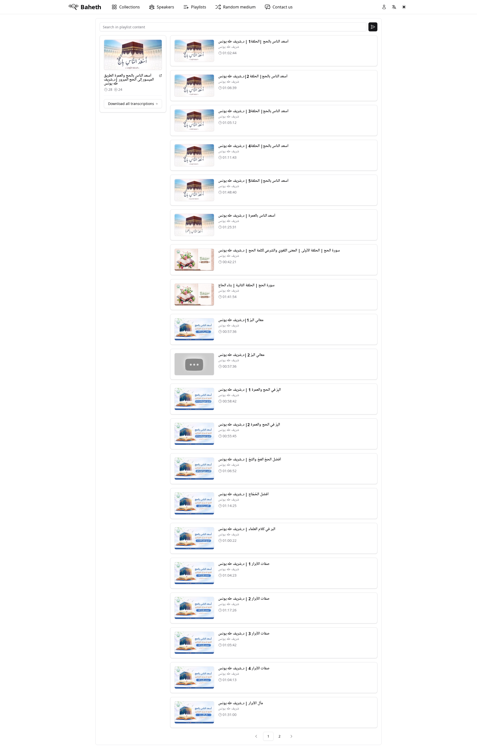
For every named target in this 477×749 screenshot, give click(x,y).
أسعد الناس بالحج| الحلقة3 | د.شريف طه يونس (253, 111)
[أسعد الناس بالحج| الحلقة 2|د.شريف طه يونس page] (194, 85)
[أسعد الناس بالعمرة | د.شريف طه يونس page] (194, 225)
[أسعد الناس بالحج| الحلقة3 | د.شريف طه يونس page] (194, 120)
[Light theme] (403, 6)
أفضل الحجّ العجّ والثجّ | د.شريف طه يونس (249, 459)
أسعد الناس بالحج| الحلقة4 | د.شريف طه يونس (253, 146)
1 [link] (268, 736)
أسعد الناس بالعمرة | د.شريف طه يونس (247, 216)
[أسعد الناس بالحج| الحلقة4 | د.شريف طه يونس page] (194, 155)
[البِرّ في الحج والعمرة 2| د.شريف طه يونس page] (194, 434)
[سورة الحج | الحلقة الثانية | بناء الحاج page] (194, 294)
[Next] (291, 736)
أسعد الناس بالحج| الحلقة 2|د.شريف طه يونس (253, 76)
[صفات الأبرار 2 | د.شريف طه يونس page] (194, 608)
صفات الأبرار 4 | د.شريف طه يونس (244, 668)
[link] (256, 736)
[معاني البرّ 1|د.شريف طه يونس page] (194, 329)
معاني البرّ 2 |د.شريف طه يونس (241, 355)
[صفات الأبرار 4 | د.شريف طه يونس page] (194, 677)
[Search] (372, 26)
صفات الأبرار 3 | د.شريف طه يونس (244, 634)
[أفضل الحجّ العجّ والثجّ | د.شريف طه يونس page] (194, 468)
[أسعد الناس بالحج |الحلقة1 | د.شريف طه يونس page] (194, 51)
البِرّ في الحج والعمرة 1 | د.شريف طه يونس (249, 390)
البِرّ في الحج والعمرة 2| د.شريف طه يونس (249, 425)
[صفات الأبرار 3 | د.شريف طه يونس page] (194, 643)
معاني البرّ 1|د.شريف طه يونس (240, 320)
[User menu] (384, 6)
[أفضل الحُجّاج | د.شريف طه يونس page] (194, 503)
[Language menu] (394, 6)
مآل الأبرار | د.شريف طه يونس (240, 703)
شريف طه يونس (228, 47)
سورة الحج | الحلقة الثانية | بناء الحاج (246, 285)
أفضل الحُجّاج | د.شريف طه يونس (243, 494)
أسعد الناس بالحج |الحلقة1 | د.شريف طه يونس (253, 42)
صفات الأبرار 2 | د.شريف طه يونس (244, 599)
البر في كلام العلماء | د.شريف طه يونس (246, 529)
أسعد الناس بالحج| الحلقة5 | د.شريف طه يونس (253, 181)
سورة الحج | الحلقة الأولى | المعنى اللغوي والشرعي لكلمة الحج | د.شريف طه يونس (279, 250)
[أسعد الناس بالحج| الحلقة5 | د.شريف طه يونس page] (194, 190)
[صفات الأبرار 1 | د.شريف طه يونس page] (194, 573)
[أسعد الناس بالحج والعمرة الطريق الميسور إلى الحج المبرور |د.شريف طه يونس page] (160, 76)
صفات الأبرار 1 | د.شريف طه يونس (244, 564)
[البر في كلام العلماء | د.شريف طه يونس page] (194, 538)
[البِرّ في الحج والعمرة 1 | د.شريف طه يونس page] (194, 399)
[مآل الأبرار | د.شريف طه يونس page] (194, 712)
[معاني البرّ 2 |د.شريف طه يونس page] (194, 364)
